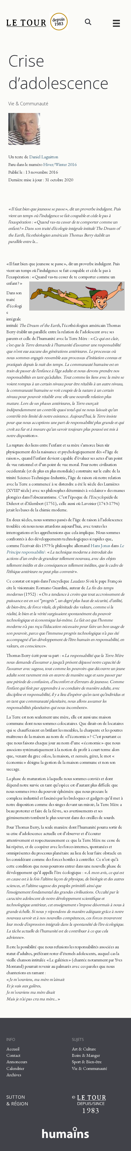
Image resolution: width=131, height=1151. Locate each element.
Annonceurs (16, 1061)
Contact (13, 1055)
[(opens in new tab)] (65, 1131)
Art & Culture (84, 1049)
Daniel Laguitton (43, 157)
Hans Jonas (100, 545)
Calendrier (15, 1068)
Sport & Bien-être (87, 1061)
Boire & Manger (86, 1055)
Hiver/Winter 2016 (60, 164)
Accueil (12, 1049)
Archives (13, 1075)
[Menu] (116, 23)
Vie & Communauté (28, 104)
